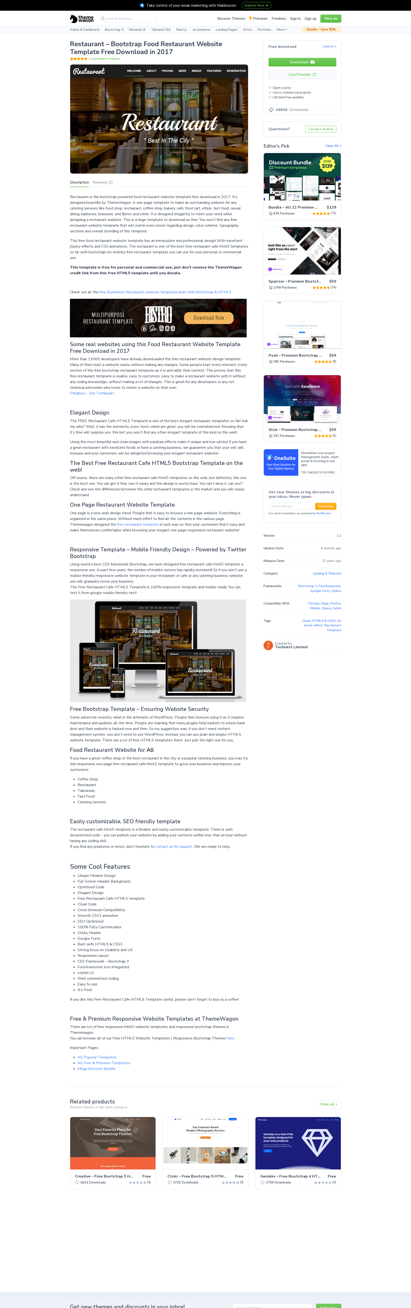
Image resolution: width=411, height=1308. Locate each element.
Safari (337, 608)
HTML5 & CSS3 (324, 621)
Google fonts (320, 591)
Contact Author (320, 129)
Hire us (330, 18)
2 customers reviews (104, 58)
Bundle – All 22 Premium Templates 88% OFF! (311, 207)
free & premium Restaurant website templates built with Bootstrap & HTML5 (165, 292)
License (329, 46)
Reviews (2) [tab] (103, 182)
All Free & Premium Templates (104, 1063)
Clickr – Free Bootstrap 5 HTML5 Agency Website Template (223, 1176)
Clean (306, 621)
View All (332, 146)
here (230, 1038)
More (280, 30)
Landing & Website (327, 573)
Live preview (324, 194)
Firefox (335, 603)
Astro (247, 30)
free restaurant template (138, 524)
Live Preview (300, 74)
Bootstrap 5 (114, 30)
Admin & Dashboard (84, 30)
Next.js (181, 30)
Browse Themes (231, 18)
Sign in (295, 18)
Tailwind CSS (161, 30)
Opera (326, 608)
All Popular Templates (97, 1057)
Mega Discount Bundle (97, 1068)
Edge (325, 603)
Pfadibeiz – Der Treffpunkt (92, 393)
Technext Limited (291, 647)
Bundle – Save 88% (321, 29)
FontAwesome (330, 586)
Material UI (137, 30)
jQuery (336, 591)
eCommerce (201, 30)
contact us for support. (174, 846)
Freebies (279, 18)
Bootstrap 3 (307, 586)
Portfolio (264, 30)
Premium (260, 18)
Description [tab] (79, 182)
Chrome (313, 603)
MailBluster (323, 513)
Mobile (315, 608)
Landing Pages (226, 30)
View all (328, 1104)
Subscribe (325, 506)
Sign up (310, 18)
